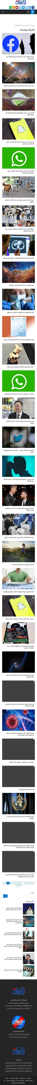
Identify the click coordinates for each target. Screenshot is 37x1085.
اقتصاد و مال (20, 1080)
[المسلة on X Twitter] (29, 7)
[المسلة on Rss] (13, 7)
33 (15, 883)
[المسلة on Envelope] (26, 7)
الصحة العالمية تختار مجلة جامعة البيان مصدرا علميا (19, 339)
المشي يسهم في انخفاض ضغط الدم (23, 564)
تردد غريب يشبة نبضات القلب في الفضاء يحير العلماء (19, 85)
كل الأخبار (14, 1083)
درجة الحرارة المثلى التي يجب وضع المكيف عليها (19, 537)
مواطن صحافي (10, 1080)
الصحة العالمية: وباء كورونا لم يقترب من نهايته (20, 312)
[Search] (3, 12)
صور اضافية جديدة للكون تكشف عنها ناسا (21, 285)
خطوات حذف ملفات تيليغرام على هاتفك (21, 762)
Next (18, 885)
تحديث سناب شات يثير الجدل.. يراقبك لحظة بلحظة (20, 619)
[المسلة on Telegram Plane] (23, 7)
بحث (32, 892)
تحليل (7, 1078)
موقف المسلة (14, 1078)
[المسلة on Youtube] (16, 7)
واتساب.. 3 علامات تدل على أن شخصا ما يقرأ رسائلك (19, 394)
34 (11, 883)
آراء (4, 1080)
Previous (30, 883)
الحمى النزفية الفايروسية (26, 789)
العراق (29, 1078)
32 (19, 883)
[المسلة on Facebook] (33, 7)
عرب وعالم (23, 1078)
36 (4, 883)
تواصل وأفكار (21, 1083)
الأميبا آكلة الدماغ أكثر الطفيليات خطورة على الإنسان (18, 258)
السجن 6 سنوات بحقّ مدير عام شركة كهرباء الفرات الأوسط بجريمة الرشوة (13, 946)
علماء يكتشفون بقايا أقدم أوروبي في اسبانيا (20, 367)
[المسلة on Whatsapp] (10, 7)
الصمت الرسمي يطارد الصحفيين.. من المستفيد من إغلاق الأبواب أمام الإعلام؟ (14, 921)
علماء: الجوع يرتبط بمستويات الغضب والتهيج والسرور (18, 591)
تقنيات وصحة (29, 1080)
